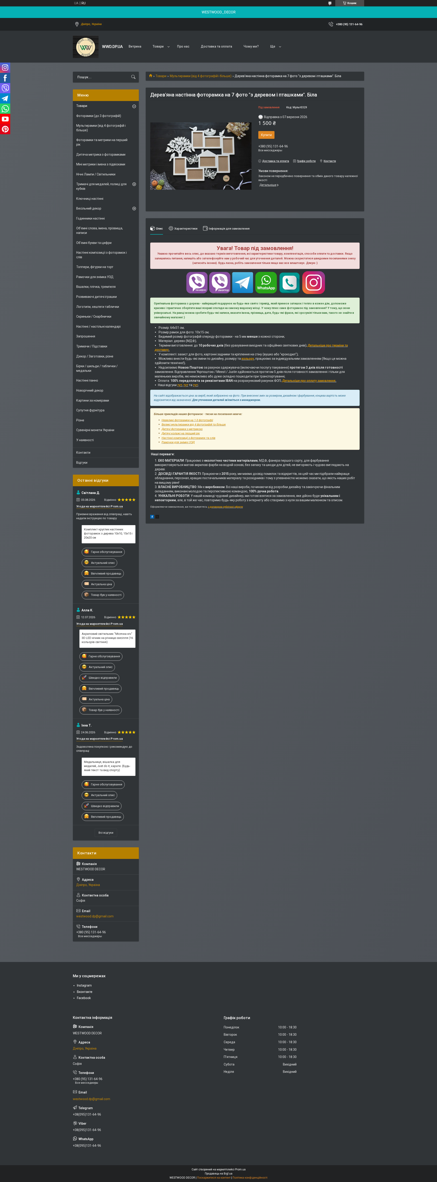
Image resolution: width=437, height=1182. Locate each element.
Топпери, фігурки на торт (94, 267)
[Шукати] (133, 77)
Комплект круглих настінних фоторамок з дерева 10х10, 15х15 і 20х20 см (108, 533)
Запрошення (85, 336)
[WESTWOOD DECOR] (86, 46)
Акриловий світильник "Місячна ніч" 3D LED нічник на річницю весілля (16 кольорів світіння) (107, 638)
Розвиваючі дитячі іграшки (96, 297)
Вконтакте (84, 992)
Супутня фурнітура (90, 410)
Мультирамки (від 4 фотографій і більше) (200, 76)
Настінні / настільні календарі (98, 326)
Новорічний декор (89, 390)
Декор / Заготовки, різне (94, 356)
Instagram (84, 985)
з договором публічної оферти (225, 506)
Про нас (183, 46)
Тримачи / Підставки (91, 346)
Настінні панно (87, 380)
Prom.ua (240, 1169)
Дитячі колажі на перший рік (181, 433)
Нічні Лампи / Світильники (95, 174)
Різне (80, 420)
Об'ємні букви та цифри (94, 243)
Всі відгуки (106, 832)
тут (179, 385)
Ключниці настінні (89, 198)
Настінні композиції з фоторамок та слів (188, 438)
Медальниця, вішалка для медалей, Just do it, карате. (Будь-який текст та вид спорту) (107, 766)
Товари (158, 46)
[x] (157, 517)
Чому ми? (251, 46)
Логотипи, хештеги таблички (97, 307)
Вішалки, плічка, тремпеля (96, 287)
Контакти (83, 452)
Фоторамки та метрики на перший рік (101, 142)
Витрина (135, 46)
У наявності (85, 440)
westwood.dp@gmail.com (95, 916)
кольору (247, 358)
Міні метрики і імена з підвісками (100, 164)
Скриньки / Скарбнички (93, 316)
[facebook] (152, 517)
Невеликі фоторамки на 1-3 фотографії (187, 420)
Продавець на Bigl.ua (218, 1173)
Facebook (84, 998)
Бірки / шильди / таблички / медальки (97, 368)
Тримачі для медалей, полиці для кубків (101, 186)
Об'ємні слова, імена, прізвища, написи (99, 230)
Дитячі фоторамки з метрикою (182, 429)
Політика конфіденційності (250, 1177)
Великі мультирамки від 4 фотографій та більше (194, 424)
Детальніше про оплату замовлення (308, 380)
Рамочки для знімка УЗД (95, 277)
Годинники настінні (90, 218)
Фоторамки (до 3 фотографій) (98, 116)
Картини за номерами (92, 400)
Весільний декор (88, 208)
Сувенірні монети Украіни (95, 430)
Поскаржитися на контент (214, 1177)
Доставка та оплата (216, 46)
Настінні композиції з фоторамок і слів (101, 255)
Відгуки (81, 462)
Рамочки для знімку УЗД (178, 442)
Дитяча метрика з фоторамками (100, 154)
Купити (266, 135)
